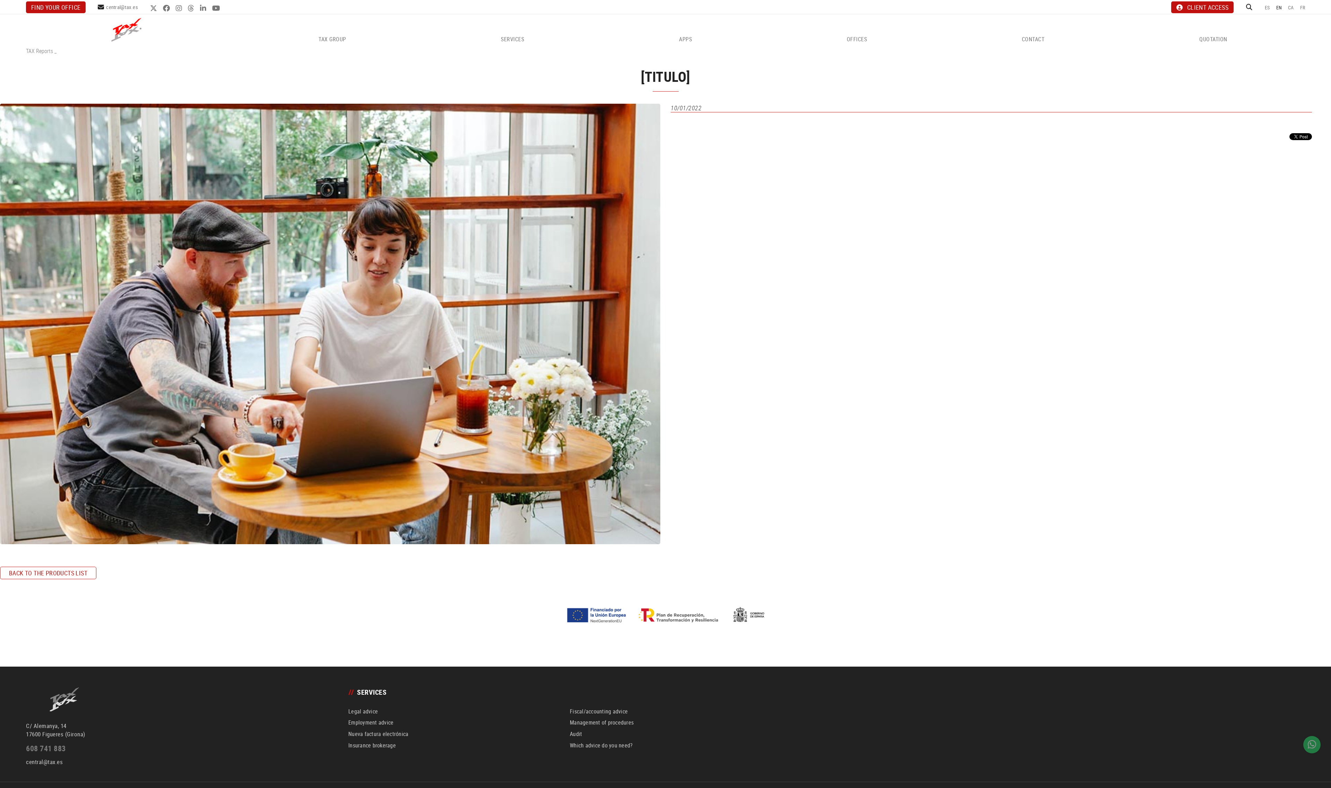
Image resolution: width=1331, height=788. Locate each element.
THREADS (192, 8)
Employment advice (370, 722)
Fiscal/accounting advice (599, 711)
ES (1267, 7)
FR (1302, 7)
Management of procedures (602, 722)
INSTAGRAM (180, 8)
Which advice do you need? (601, 745)
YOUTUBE (217, 8)
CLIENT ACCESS (1207, 7)
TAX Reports (39, 51)
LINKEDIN (204, 8)
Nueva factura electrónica (378, 734)
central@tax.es (122, 6)
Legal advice (363, 711)
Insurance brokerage (372, 745)
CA (1291, 7)
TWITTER (154, 8)
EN (1279, 7)
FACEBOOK (167, 8)
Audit (576, 734)
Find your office (55, 7)
